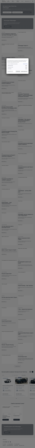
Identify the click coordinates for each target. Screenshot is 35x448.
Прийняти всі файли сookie (24, 71)
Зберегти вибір (18, 71)
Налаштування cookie (10, 71)
